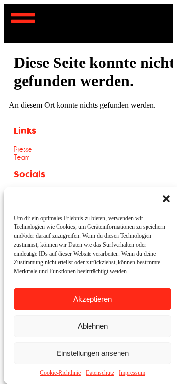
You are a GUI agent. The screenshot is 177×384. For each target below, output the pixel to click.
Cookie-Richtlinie (60, 372)
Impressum (132, 372)
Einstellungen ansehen (93, 353)
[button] (166, 199)
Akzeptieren (92, 299)
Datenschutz (100, 372)
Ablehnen (93, 326)
